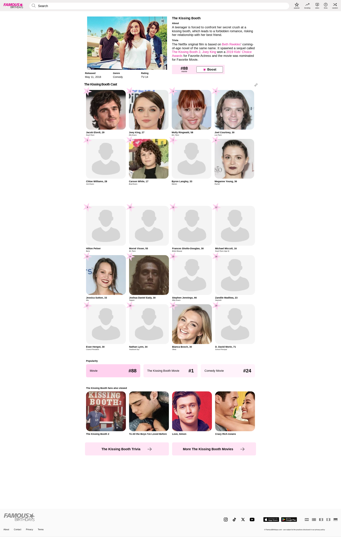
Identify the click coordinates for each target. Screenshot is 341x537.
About (6, 529)
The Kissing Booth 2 (186, 52)
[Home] (86, 517)
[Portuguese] (314, 519)
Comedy (118, 76)
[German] (336, 519)
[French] (321, 519)
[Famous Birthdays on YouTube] (253, 519)
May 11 (89, 76)
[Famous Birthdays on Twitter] (243, 519)
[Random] (162, 21)
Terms (41, 529)
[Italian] (328, 519)
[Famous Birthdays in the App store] (271, 519)
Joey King (209, 52)
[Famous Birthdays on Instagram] (226, 519)
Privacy (29, 529)
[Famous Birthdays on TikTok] (234, 519)
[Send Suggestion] (256, 85)
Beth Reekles (231, 44)
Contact (17, 529)
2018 (98, 76)
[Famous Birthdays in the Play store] (289, 519)
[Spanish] (307, 519)
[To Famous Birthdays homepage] (13, 5)
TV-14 (144, 76)
